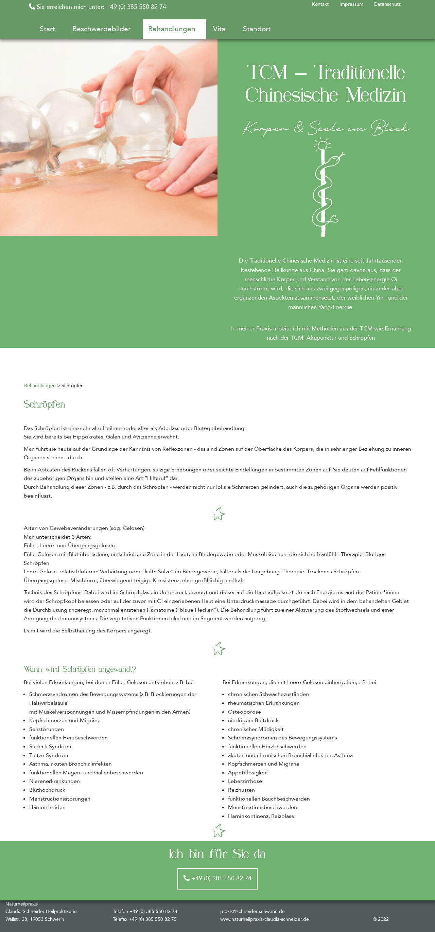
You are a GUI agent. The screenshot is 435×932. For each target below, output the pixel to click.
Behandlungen (40, 385)
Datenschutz (387, 4)
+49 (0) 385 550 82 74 (220, 878)
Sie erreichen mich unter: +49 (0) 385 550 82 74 (100, 7)
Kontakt (320, 4)
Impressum (351, 4)
